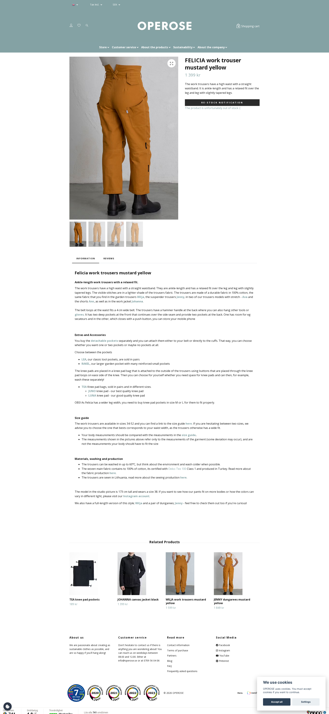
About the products (154, 47)
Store (103, 47)
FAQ (169, 666)
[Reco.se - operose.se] (76, 693)
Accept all (277, 701)
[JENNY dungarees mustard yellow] (236, 573)
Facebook (224, 645)
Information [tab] (85, 258)
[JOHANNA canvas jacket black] (140, 573)
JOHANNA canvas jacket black (138, 599)
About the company (211, 47)
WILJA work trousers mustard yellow (186, 601)
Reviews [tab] (108, 258)
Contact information (178, 645)
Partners (171, 655)
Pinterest (223, 660)
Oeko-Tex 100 (177, 469)
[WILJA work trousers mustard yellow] (188, 573)
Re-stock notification (222, 102)
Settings (306, 701)
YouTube (224, 655)
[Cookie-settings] (7, 706)
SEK (115, 4)
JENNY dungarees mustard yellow (232, 601)
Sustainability (182, 47)
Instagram (224, 650)
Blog (169, 660)
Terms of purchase (177, 650)
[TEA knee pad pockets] (92, 573)
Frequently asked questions (182, 671)
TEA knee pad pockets (84, 599)
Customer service (124, 47)
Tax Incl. (95, 4)
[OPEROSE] (164, 26)
